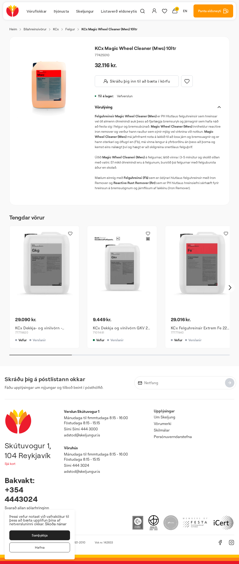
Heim (13, 29)
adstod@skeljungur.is (82, 435)
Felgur (70, 29)
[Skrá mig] (229, 382)
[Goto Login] (164, 11)
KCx (56, 29)
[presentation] (36, 11)
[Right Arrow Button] (230, 287)
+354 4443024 (21, 494)
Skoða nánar (56, 524)
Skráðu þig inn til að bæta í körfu (140, 81)
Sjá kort (10, 464)
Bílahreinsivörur (35, 29)
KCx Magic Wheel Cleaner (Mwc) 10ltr (109, 29)
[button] (49, 86)
